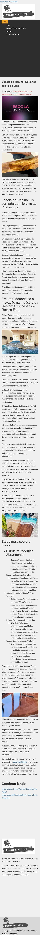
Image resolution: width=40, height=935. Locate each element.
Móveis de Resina (12, 34)
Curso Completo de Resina (16, 28)
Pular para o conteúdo (8, 1)
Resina (8, 31)
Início (8, 25)
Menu (5, 21)
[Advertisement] (20, 56)
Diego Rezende (19, 91)
